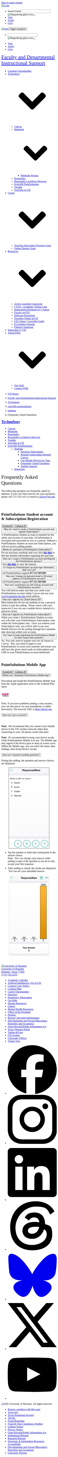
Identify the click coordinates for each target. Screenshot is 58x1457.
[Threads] (32, 1249)
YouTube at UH (22, 190)
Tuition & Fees (15, 1032)
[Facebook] (32, 1093)
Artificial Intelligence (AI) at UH (24, 983)
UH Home (13, 393)
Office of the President (19, 1012)
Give (10, 23)
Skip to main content (11, 2)
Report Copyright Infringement (23, 1017)
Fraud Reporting (16, 1421)
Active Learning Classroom (28, 303)
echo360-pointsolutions (19, 406)
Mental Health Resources (20, 1009)
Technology (14, 402)
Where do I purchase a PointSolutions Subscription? (27, 549)
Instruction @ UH (17, 330)
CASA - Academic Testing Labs (30, 306)
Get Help (12, 1000)
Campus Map (14, 988)
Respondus (19, 178)
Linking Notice (15, 1426)
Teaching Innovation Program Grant (32, 245)
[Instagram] (32, 1143)
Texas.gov (13, 1412)
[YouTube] (32, 1398)
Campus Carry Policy (19, 986)
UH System (14, 1035)
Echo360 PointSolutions (26, 184)
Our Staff (19, 385)
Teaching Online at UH (26, 318)
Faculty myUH (21, 312)
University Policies (17, 1453)
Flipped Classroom (23, 327)
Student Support (29, 466)
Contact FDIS (21, 388)
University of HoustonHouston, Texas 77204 (12, 970)
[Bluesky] (32, 1299)
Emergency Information (20, 997)
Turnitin (18, 187)
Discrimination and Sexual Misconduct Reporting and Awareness (27, 1022)
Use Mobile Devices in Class (35, 460)
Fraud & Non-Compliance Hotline (25, 1423)
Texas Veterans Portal (19, 1029)
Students (18, 448)
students (12, 410)
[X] (32, 1348)
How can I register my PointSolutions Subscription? (27, 614)
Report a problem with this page (24, 1409)
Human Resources (17, 1003)
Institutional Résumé (18, 1435)
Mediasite (13, 431)
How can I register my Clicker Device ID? (22, 599)
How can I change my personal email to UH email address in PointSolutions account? (29, 577)
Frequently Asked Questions (35, 463)
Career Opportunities (18, 991)
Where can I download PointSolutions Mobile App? (26, 675)
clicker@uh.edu (47, 496)
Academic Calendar (18, 980)
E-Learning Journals (24, 324)
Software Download (24, 315)
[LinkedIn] (32, 1199)
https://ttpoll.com (43, 709)
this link (11, 564)
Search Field (14, 11)
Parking (12, 1015)
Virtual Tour (14, 1041)
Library (11, 1006)
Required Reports (17, 1438)
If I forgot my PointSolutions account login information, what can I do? (29, 568)
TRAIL (11, 1418)
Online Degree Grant (25, 248)
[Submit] (34, 15)
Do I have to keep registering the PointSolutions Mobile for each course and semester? (29, 636)
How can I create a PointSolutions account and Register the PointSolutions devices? (29, 560)
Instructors (19, 469)
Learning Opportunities (19, 71)
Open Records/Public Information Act (27, 1026)
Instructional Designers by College (31, 309)
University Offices (17, 1038)
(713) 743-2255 (9, 974)
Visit (10, 17)
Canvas (18, 126)
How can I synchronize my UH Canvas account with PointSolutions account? (29, 586)
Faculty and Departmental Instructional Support (28, 60)
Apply (11, 20)
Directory (12, 994)
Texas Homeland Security (21, 1415)
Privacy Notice (15, 1429)
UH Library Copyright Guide (29, 321)
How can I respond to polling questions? (21, 755)
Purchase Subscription (32, 451)
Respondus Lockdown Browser (30, 181)
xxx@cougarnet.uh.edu (13, 596)
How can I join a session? (15, 715)
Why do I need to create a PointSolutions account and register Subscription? (29, 530)
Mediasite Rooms (29, 175)
